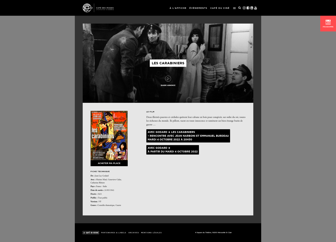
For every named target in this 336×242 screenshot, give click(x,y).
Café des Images (98, 8)
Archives (133, 232)
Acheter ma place (109, 163)
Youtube (255, 8)
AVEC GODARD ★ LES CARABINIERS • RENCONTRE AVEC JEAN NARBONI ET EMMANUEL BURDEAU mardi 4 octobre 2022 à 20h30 (188, 136)
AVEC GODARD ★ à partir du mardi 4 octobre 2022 (173, 149)
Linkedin (251, 8)
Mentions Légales (151, 232)
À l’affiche (178, 8)
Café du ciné (220, 8)
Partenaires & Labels (113, 232)
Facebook (248, 8)
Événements (198, 8)
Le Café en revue (91, 232)
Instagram (244, 8)
